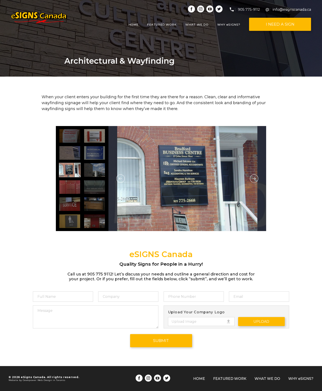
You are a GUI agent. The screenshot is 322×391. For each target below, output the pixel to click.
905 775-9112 (249, 9)
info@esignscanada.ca (292, 9)
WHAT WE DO (197, 24)
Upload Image (184, 321)
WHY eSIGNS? (228, 24)
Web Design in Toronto (51, 380)
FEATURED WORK (162, 24)
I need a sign (280, 24)
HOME (133, 24)
